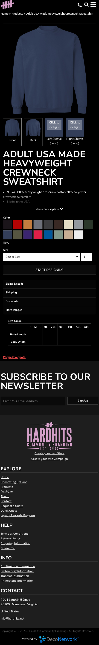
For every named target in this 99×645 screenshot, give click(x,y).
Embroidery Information (17, 571)
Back (33, 140)
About (5, 496)
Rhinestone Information (17, 580)
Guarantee (8, 548)
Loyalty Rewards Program (18, 515)
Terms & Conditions (15, 533)
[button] (86, 4)
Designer (7, 491)
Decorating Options (14, 482)
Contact (6, 501)
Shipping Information (15, 543)
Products (17, 13)
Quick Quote (9, 510)
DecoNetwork (59, 639)
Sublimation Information (18, 566)
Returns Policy (10, 538)
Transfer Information (15, 576)
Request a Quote (12, 506)
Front (12, 140)
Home (5, 13)
